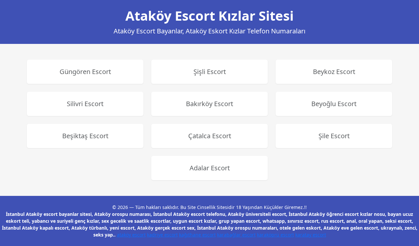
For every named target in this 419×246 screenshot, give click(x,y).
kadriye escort (162, 235)
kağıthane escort (197, 235)
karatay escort (310, 235)
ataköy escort (131, 235)
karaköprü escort (275, 235)
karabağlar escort (236, 235)
